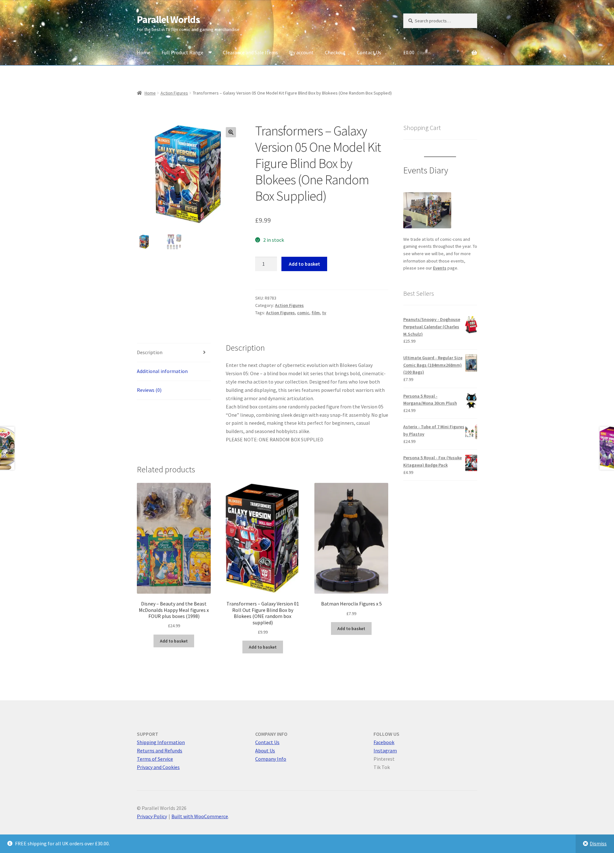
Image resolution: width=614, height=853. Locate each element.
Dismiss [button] (598, 843)
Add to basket (304, 264)
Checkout (335, 52)
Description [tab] (149, 352)
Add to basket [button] (174, 641)
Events (439, 268)
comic (303, 313)
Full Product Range (182, 52)
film (315, 313)
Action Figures (174, 93)
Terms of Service (155, 759)
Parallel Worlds (168, 19)
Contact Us (369, 52)
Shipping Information (161, 742)
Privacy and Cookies (158, 767)
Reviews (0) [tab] (149, 390)
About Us (265, 750)
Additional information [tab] (162, 371)
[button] (231, 132)
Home (143, 52)
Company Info (270, 759)
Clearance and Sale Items (250, 52)
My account (301, 52)
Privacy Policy (152, 816)
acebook (385, 742)
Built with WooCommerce (199, 816)
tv (324, 313)
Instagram (385, 750)
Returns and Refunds (159, 750)
